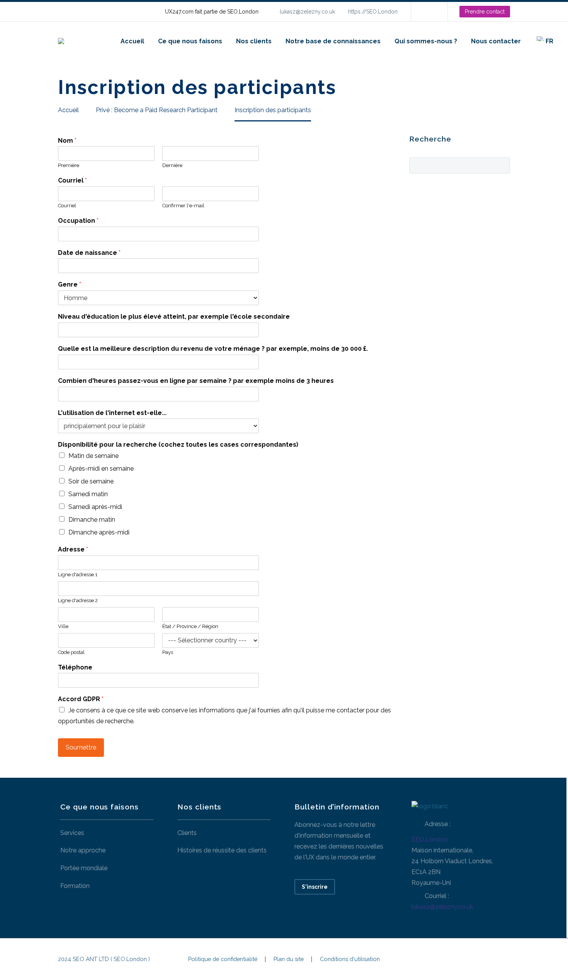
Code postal (71, 652)
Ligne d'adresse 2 (78, 600)
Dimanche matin (91, 519)
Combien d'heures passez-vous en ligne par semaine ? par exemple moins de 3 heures (196, 380)
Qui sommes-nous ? (426, 41)
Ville (63, 626)
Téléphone (75, 667)
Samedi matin (88, 494)
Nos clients (254, 41)
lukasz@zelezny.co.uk (307, 12)
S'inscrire (315, 887)
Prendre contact (485, 12)
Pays (167, 652)
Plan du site (289, 959)
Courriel (72, 180)
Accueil (132, 41)
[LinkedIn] (428, 12)
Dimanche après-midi (98, 532)
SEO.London (430, 839)
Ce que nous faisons (190, 41)
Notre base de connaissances (333, 41)
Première (68, 165)
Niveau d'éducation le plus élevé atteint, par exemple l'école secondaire (174, 316)
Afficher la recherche (501, 164)
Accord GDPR (81, 699)
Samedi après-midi (95, 506)
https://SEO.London (373, 12)
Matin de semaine (93, 455)
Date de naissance (89, 252)
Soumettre (81, 747)
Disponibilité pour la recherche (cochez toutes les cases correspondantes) (178, 444)
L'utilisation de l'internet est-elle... (112, 413)
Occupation (78, 220)
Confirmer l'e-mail (183, 205)
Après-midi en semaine (101, 468)
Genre (69, 284)
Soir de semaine (91, 481)
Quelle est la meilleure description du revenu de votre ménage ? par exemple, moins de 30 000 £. (213, 348)
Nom (67, 140)
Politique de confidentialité (222, 959)
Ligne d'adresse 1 (77, 574)
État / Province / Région (190, 626)
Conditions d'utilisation (350, 959)
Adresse (73, 549)
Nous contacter (496, 41)
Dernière (172, 165)
